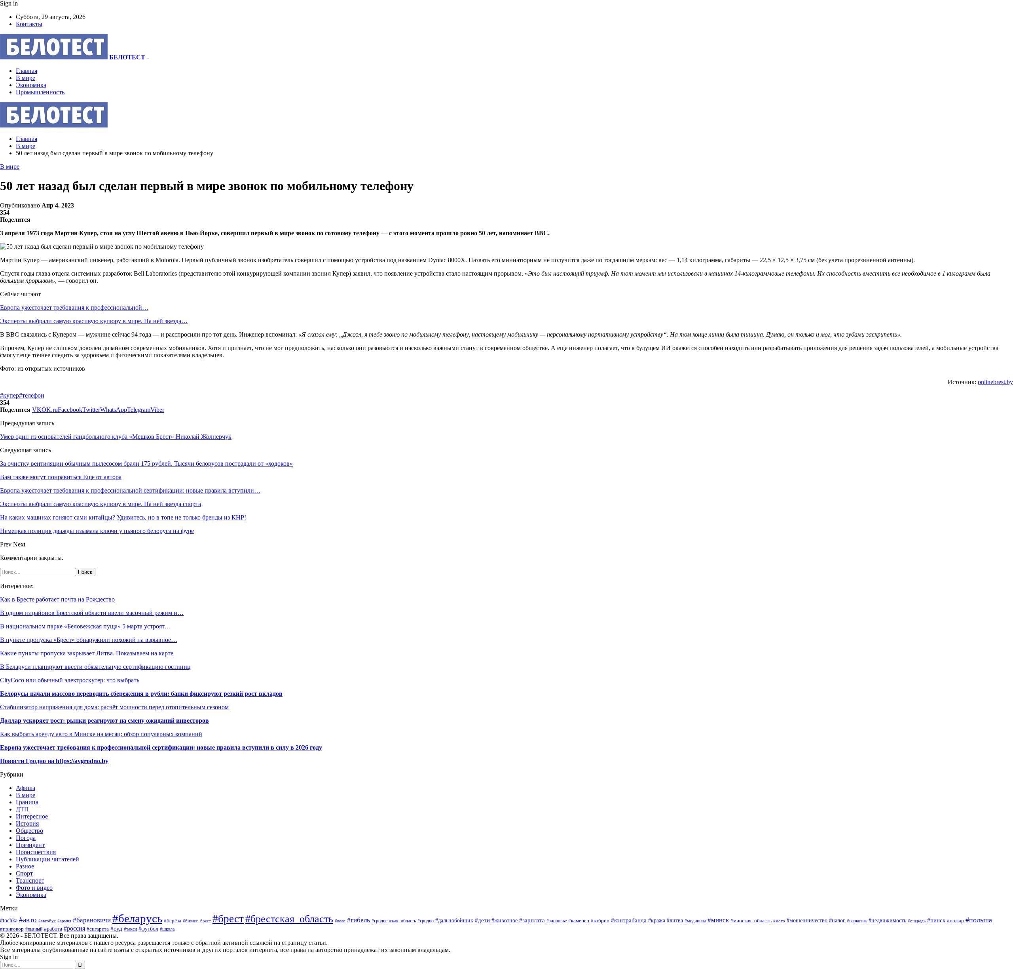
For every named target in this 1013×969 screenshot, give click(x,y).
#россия (74, 928)
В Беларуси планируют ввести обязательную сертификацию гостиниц (95, 666)
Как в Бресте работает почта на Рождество (57, 599)
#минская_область (751, 920)
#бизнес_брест (197, 921)
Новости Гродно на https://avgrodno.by (54, 761)
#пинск (936, 920)
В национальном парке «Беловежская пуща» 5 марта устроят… (85, 626)
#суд (116, 928)
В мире (25, 77)
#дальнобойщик (454, 920)
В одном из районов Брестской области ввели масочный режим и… (92, 612)
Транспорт (30, 880)
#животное (504, 920)
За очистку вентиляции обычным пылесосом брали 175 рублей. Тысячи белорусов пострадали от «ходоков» (146, 463)
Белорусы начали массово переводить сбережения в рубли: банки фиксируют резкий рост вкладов (141, 693)
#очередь (917, 920)
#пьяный (33, 929)
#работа (53, 928)
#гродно (425, 920)
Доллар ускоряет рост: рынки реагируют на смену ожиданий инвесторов (104, 720)
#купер (9, 395)
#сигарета (98, 929)
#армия (64, 920)
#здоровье (556, 920)
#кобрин (600, 920)
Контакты (29, 24)
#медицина (695, 920)
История (27, 823)
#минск (718, 920)
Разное (25, 866)
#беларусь (137, 918)
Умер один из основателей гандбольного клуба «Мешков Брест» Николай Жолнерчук (115, 436)
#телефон (31, 395)
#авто (28, 920)
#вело (340, 920)
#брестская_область (289, 919)
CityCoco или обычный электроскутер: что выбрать (69, 680)
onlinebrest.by (995, 382)
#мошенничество (807, 920)
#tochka (8, 920)
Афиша (25, 787)
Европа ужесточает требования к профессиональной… (74, 307)
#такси (130, 929)
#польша (979, 920)
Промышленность (40, 92)
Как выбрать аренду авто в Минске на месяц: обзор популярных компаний (101, 734)
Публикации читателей (47, 859)
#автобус (47, 920)
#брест (228, 919)
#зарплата (532, 920)
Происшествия (36, 852)
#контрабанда (629, 920)
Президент (30, 844)
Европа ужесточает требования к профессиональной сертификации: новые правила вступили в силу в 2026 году (161, 747)
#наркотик (857, 920)
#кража (656, 920)
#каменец (578, 920)
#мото (779, 920)
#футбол (148, 928)
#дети (482, 920)
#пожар (955, 920)
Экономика (31, 85)
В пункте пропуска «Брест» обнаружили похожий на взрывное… (88, 639)
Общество (29, 830)
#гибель (358, 920)
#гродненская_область (394, 920)
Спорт (24, 873)
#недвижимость (887, 920)
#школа (167, 929)
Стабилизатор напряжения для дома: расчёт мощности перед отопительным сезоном (114, 707)
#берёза (172, 920)
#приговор (12, 929)
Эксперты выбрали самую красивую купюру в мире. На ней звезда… (94, 321)
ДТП (22, 809)
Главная (26, 70)
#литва (675, 920)
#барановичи (92, 920)
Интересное (32, 816)
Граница (27, 802)
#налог (837, 920)
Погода (26, 837)
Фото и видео (34, 887)
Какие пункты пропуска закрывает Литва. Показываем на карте (86, 653)
